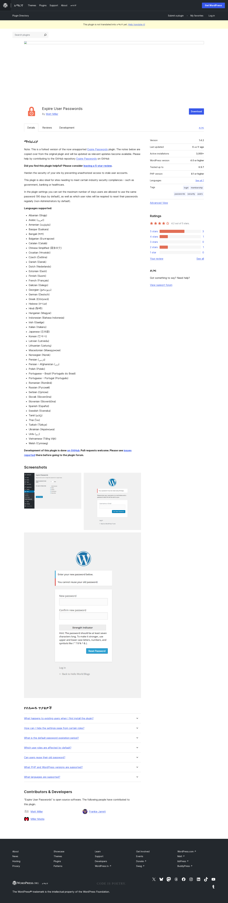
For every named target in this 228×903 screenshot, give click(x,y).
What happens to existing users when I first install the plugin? (59, 718)
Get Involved (143, 851)
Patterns (58, 866)
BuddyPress (184, 866)
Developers (101, 861)
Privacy (16, 866)
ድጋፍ (201, 127)
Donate (141, 861)
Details (31, 127)
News (15, 856)
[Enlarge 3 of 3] (136, 536)
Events (139, 856)
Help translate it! (136, 24)
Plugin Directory (20, 15)
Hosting (16, 861)
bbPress (183, 861)
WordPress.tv (103, 866)
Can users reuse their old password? (44, 757)
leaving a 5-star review (97, 165)
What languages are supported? (42, 777)
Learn (98, 851)
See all (200, 258)
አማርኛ (45, 883)
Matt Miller (52, 114)
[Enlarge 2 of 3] (136, 476)
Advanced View (159, 202)
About (15, 851)
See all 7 (199, 180)
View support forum (161, 285)
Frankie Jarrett (97, 811)
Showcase (59, 851)
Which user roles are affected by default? (47, 747)
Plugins (57, 861)
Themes (58, 856)
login (186, 188)
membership (197, 188)
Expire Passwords (97, 149)
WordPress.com (186, 851)
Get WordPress (213, 5)
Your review (156, 258)
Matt (181, 856)
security (191, 194)
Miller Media (37, 819)
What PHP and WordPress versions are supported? (53, 767)
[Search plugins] (45, 35)
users (200, 194)
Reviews (47, 127)
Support (99, 856)
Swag (140, 866)
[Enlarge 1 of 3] (77, 476)
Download (196, 111)
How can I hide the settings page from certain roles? (54, 728)
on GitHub (73, 450)
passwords (180, 194)
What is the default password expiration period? (51, 737)
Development (66, 127)
